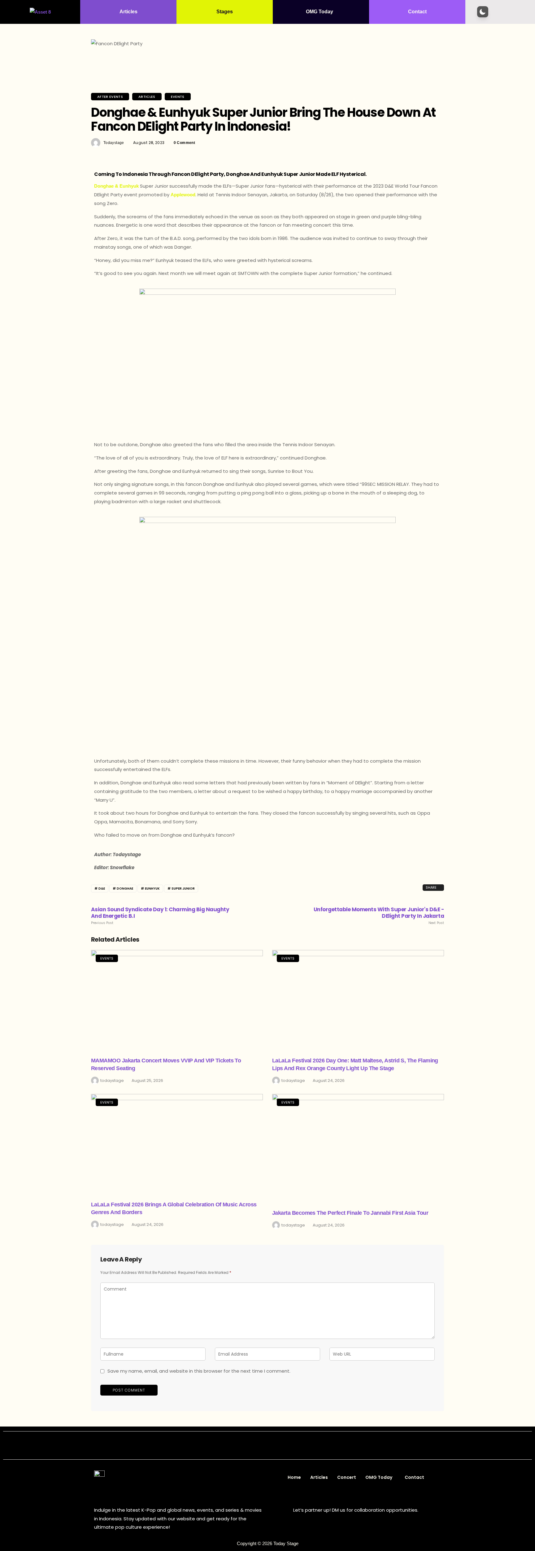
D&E (101, 888)
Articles (128, 11)
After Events (110, 96)
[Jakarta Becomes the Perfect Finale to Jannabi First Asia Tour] (358, 1147)
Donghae (125, 888)
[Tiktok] (288, 1445)
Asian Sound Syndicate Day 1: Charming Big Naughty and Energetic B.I (160, 915)
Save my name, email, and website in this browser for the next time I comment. (198, 1371)
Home (294, 1477)
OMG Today (319, 11)
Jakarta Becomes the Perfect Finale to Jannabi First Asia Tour (350, 1213)
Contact (417, 11)
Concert (346, 1477)
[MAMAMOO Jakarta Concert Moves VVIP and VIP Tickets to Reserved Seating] (177, 999)
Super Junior (183, 888)
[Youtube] (274, 1445)
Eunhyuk (152, 888)
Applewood (183, 194)
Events (178, 96)
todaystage (113, 143)
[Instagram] (247, 1445)
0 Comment (184, 143)
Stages (224, 11)
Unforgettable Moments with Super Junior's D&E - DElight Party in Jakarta (379, 915)
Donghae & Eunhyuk (116, 186)
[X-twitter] (260, 1445)
